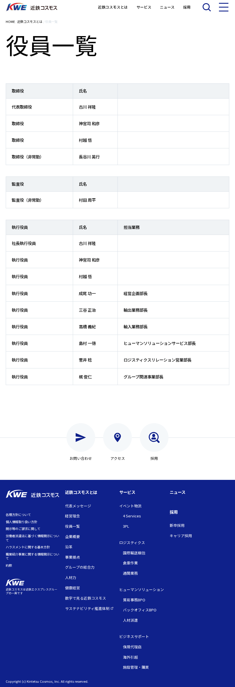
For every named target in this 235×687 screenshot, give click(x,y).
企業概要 (72, 536)
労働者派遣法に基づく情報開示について (32, 537)
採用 (187, 7)
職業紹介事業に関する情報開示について (32, 556)
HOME (10, 21)
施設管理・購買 (136, 667)
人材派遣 (130, 620)
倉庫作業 (130, 563)
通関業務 (130, 573)
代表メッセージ (78, 506)
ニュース (167, 7)
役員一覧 (72, 526)
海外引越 (130, 657)
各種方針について (18, 514)
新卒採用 (177, 525)
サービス (143, 7)
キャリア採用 (181, 535)
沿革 (69, 546)
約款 (9, 565)
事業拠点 (72, 557)
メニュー (223, 7)
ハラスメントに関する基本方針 (28, 547)
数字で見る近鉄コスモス (85, 598)
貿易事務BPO (134, 599)
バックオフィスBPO (139, 610)
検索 (206, 7)
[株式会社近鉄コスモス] (31, 7)
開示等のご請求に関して (23, 528)
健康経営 (72, 587)
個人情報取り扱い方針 (21, 521)
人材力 (70, 577)
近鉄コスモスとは (113, 7)
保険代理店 (132, 646)
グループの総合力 (80, 567)
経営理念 (72, 516)
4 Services (132, 516)
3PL (126, 526)
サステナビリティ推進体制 (87, 608)
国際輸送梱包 (134, 553)
